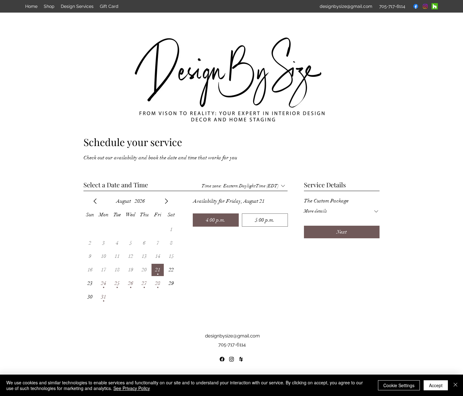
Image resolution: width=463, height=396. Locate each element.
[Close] (455, 385)
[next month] (166, 201)
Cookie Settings (398, 385)
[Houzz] (435, 6)
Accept (436, 385)
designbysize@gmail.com (232, 336)
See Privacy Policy (131, 388)
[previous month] (95, 201)
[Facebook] (416, 6)
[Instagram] (425, 6)
